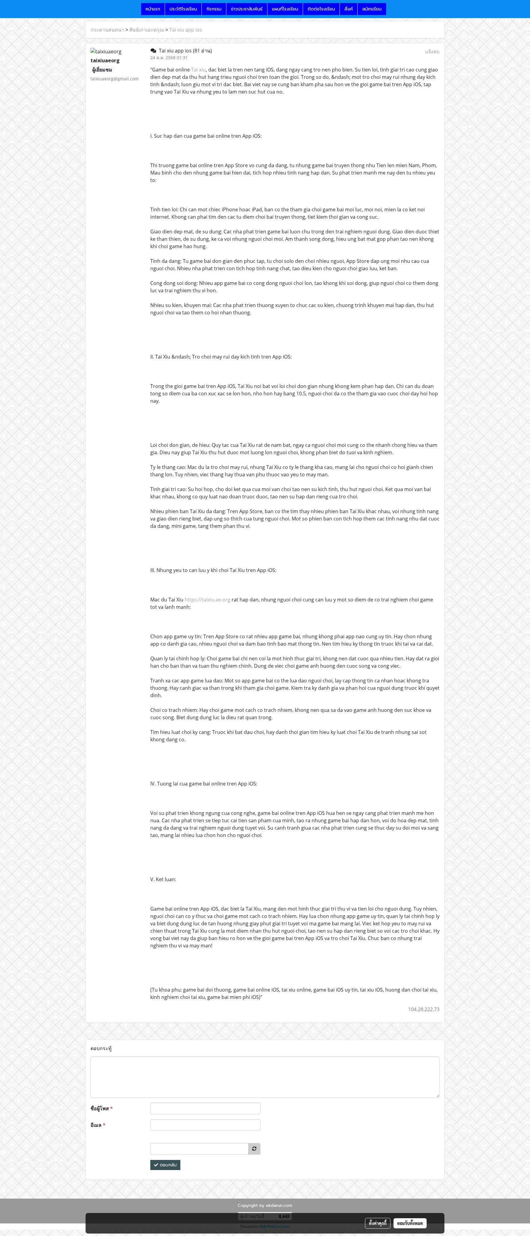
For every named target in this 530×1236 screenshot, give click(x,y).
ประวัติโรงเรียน (183, 9)
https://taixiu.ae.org (207, 599)
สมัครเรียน (372, 9)
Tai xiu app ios (185, 29)
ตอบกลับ (167, 1165)
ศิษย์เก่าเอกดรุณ (146, 29)
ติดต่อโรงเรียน (321, 9)
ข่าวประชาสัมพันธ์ (247, 9)
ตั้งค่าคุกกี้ (377, 1223)
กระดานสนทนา (107, 29)
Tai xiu (198, 69)
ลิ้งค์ (348, 9)
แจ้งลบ (432, 51)
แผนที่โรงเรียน (285, 9)
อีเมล (98, 1125)
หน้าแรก (153, 9)
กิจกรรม (213, 9)
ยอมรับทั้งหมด (410, 1223)
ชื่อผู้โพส (101, 1108)
